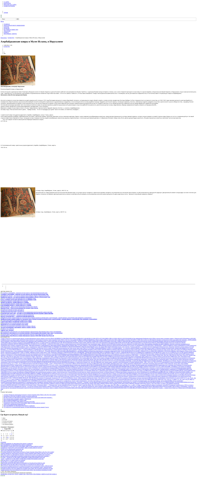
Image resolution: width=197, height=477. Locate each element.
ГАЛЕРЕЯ (3, 442)
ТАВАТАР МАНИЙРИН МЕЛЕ (121, 370)
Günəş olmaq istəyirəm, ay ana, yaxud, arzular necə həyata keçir (105, 379)
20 (7, 437)
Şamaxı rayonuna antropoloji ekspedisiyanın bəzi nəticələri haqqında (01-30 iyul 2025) (29, 370)
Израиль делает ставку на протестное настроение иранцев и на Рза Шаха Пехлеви (167, 375)
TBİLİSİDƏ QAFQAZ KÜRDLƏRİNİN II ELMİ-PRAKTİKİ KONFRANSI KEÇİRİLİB (41, 362)
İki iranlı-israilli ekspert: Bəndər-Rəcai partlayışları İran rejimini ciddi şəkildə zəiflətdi (82, 383)
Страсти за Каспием (64, 363)
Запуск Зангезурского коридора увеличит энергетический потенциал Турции (40, 366)
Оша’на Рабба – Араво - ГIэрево (48, 363)
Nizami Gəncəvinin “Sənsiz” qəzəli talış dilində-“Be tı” (80, 385)
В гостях (4, 419)
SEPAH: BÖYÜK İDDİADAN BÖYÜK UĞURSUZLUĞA (23, 344)
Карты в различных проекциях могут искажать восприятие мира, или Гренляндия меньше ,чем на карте (139, 380)
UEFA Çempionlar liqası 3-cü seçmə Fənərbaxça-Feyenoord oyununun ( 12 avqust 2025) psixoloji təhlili (78, 369)
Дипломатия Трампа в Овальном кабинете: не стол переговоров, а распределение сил (27, 369)
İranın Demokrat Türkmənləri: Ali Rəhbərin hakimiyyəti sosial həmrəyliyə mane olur (75, 368)
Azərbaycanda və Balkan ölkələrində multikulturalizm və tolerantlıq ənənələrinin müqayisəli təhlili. (138, 363)
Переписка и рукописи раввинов (68, 353)
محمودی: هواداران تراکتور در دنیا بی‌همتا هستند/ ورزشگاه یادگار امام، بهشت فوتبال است (120, 385)
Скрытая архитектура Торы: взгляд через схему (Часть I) (165, 349)
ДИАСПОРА (7, 31)
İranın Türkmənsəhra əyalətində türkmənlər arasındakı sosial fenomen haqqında (118, 368)
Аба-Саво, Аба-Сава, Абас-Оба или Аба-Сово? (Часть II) (171, 355)
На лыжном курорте (7, 424)
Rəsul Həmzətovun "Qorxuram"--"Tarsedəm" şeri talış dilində (80, 382)
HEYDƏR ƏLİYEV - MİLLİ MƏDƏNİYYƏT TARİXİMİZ (19, 380)
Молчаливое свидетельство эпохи (140, 341)
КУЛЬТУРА (7, 46)
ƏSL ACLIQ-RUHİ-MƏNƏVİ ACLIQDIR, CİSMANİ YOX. (132, 351)
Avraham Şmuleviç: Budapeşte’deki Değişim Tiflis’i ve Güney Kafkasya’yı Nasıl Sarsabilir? (73, 345)
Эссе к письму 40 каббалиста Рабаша (17, 372)
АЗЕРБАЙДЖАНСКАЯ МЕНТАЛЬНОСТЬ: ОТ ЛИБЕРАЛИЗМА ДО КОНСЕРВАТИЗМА (162, 382)
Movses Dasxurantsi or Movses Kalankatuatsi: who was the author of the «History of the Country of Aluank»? (82, 358)
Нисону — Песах (21, 349)
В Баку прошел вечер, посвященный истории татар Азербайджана (27, 365)
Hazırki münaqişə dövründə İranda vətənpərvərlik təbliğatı (170, 348)
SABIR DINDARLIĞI (16, 373)
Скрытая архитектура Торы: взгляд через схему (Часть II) (133, 349)
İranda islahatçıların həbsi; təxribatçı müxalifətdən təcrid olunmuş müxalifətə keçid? (160, 353)
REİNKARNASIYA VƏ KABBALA (15, 385)
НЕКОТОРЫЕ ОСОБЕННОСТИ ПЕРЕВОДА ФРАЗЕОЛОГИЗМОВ (60, 346)
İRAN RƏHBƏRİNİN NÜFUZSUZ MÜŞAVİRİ (102, 365)
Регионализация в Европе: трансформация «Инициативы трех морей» (117, 382)
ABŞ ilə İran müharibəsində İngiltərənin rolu (139, 338)
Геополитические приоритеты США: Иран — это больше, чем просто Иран (134, 355)
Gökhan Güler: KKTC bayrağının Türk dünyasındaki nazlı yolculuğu (134, 365)
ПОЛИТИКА (4, 474)
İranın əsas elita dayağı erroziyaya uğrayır (31, 376)
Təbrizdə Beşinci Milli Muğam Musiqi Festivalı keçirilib (156, 386)
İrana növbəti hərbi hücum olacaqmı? (81, 363)
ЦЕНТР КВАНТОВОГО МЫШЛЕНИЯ (14, 25)
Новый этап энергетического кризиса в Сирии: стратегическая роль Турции (50, 372)
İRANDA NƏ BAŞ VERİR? (103, 356)
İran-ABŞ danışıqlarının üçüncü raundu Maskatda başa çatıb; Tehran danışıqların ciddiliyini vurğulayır (34, 383)
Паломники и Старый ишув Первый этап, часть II (80, 362)
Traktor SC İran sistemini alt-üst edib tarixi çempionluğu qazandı (24, 379)
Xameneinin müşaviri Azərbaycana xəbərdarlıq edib (68, 365)
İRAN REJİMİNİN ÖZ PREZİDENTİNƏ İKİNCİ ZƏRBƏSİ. (65, 338)
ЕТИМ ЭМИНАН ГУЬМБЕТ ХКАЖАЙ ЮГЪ (36, 373)
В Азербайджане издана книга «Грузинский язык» (52, 375)
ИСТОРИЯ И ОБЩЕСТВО (11, 29)
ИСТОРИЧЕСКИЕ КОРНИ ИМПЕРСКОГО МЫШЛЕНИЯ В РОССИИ (77, 355)
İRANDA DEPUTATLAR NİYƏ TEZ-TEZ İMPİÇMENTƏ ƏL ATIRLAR (142, 379)
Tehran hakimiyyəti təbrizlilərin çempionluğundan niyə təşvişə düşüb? (165, 378)
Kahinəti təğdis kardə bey (105, 355)
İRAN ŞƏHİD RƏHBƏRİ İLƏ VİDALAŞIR (89, 340)
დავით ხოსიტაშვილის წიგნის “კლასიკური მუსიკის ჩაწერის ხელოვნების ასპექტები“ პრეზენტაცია (141, 360)
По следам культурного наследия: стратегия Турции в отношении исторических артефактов (74, 376)
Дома (3, 418)
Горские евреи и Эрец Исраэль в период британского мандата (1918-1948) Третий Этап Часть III (74, 359)
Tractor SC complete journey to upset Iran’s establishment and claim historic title (67, 379)
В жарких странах (7, 422)
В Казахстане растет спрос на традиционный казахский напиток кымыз (70, 373)
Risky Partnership (95, 348)
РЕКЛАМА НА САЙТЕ (10, 4)
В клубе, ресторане (7, 421)
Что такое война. (137, 370)
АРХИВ (6, 12)
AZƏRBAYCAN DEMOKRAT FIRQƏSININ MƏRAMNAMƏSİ (107, 366)
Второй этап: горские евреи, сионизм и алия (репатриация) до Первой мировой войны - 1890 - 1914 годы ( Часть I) (126, 362)
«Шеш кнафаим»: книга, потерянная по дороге (27, 346)
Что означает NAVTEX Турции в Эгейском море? (124, 353)
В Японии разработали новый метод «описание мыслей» (142, 359)
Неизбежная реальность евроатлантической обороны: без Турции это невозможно (120, 345)
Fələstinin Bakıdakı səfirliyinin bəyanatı (162, 341)
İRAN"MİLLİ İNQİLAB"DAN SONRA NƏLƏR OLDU (94, 353)
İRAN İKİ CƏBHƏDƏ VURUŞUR (159, 351)
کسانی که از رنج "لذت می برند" (73, 386)
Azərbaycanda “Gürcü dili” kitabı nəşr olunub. (79, 375)
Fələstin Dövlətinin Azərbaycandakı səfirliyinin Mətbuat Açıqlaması (99, 349)
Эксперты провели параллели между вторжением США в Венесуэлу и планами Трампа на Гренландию (141, 356)
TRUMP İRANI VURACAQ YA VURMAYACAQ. (164, 352)
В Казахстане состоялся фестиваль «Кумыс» (104, 373)
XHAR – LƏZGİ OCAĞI (48, 344)
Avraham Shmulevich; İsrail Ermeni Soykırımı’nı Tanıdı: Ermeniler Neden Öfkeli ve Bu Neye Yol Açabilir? (49, 340)
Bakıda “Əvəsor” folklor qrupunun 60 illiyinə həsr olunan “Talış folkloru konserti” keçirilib (90, 378)
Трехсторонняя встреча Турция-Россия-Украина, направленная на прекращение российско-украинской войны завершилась (134, 376)
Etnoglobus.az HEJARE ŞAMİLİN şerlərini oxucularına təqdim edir (20, 396)
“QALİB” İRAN (60, 342)
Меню (2, 21)
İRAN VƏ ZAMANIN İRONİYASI (137, 358)
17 (1, 437)
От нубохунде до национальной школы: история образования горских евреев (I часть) (25, 338)
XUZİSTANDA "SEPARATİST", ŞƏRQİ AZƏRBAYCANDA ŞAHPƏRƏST (164, 345)
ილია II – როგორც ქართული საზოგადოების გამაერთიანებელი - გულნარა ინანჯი (62, 351)
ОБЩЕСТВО (22, 474)
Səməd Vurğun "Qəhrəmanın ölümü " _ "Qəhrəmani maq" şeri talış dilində (45, 385)
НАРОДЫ (6, 27)
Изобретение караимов (15, 382)
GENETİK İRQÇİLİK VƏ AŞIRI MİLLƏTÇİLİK (127, 388)
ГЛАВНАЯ (7, 24)
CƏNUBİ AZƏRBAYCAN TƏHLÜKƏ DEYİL (75, 366)
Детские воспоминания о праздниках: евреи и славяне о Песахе (45, 388)
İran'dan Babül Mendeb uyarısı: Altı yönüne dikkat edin (95, 346)
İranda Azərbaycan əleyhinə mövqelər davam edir (99, 388)
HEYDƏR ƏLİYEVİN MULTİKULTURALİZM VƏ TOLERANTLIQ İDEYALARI (136, 342)
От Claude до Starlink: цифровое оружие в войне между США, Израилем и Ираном (39, 352)
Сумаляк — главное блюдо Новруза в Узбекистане (170, 388)
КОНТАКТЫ (7, 3)
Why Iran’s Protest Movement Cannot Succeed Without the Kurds (77, 356)
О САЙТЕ (6, 2)
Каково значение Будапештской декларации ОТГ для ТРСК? (49, 378)
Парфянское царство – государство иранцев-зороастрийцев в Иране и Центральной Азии (37, 386)
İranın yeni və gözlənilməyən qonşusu (42, 368)
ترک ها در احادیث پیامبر (14, 363)
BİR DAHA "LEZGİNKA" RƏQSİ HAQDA (155, 370)
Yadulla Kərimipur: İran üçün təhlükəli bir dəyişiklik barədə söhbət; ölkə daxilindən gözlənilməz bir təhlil (136, 344)
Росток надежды (138, 375)
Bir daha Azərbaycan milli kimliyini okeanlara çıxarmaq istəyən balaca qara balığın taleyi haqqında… (162, 340)
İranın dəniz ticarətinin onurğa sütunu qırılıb (116, 383)
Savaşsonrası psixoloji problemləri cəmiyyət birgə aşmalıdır (125, 386)
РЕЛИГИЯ (6, 28)
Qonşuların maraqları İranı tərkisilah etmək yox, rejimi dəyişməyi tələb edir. (37, 355)
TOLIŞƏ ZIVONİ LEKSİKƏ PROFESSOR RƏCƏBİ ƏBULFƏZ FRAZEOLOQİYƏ (88, 360)
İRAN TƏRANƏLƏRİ (123, 341)
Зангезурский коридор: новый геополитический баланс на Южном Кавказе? (93, 372)
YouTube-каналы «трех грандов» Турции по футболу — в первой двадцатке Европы (133, 346)
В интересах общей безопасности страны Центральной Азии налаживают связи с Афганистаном (82, 344)
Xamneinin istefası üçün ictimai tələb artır (74, 388)
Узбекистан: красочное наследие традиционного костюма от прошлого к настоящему (34, 353)
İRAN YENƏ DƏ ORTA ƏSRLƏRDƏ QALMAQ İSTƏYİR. (119, 340)
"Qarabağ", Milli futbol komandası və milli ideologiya (35, 345)
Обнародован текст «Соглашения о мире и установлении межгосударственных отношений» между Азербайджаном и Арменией (140, 369)
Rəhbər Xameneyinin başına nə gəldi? (144, 348)
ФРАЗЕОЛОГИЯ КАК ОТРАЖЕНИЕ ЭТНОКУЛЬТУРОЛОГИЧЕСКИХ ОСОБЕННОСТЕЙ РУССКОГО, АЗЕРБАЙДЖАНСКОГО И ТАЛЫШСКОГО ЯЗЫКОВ (106, 352)
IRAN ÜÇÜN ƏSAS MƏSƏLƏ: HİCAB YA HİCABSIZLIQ (30, 359)
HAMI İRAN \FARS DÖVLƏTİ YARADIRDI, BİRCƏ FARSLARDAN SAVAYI (104, 338)
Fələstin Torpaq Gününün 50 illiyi (71, 349)
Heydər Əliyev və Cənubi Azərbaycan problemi (42, 342)
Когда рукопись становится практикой (17, 342)
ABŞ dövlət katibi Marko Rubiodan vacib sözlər (130, 373)
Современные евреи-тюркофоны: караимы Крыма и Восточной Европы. (43, 382)
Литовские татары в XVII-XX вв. (17, 360)
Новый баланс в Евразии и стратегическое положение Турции (156, 368)
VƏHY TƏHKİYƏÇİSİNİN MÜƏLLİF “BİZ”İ (18, 378)
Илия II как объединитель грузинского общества (101, 351)
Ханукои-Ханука (154, 358)
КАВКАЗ (6, 32)
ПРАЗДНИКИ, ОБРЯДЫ (10, 33)
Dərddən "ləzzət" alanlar (148, 388)
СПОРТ (16, 474)
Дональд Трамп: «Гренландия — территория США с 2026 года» (42, 356)
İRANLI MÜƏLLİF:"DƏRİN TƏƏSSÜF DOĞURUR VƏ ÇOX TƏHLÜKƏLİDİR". (148, 366)
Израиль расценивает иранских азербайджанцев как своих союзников (112, 375)
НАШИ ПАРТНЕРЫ (9, 6)
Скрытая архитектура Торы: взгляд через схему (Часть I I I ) (72, 348)
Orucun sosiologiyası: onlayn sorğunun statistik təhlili (87, 386)
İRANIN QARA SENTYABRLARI (102, 363)
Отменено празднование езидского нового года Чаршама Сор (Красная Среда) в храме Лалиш (29, 348)
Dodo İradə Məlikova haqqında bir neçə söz (127, 372)
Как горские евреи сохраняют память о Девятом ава (166, 338)
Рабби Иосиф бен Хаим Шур (23, 363)
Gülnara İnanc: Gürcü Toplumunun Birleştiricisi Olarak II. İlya (20, 351)
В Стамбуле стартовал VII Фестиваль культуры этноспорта (130, 378)
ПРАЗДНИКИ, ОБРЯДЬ (39, 474)
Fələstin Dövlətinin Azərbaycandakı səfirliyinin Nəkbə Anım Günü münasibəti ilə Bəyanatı (89, 342)
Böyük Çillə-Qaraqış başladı (119, 358)
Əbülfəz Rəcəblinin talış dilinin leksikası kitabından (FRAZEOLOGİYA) (46, 360)
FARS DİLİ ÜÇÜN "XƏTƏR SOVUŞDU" (113, 359)
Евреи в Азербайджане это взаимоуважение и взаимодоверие (44, 349)
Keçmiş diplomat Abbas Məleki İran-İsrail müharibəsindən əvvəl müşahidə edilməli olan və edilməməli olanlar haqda (82, 370)
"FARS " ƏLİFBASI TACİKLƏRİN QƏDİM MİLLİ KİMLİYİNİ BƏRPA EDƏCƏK (93, 341)
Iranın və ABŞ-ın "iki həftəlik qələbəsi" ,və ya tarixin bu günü (117, 348)
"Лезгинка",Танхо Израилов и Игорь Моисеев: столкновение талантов (34, 358)
